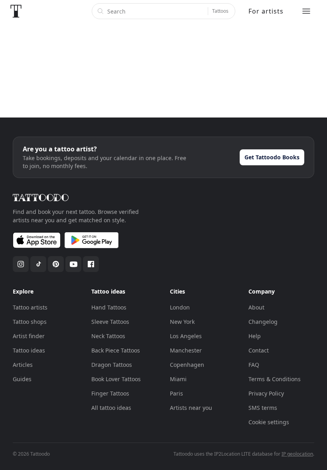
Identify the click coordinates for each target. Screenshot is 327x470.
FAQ (253, 364)
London (180, 307)
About (256, 307)
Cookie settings (268, 422)
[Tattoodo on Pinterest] (56, 264)
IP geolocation (297, 453)
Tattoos (220, 11)
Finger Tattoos (110, 393)
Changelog (263, 321)
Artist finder (29, 336)
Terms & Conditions (274, 379)
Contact (258, 350)
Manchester (186, 350)
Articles (23, 364)
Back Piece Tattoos (115, 350)
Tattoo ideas (29, 350)
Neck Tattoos (108, 336)
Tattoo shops (30, 321)
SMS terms (262, 407)
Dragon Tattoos (111, 364)
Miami (178, 379)
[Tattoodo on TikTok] (38, 264)
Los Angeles (186, 336)
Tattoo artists (30, 307)
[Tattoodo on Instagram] (21, 264)
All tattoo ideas (111, 407)
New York (182, 321)
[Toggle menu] (306, 11)
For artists (266, 11)
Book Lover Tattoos (116, 379)
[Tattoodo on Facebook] (91, 264)
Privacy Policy (266, 393)
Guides (22, 379)
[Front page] (16, 11)
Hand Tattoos (108, 307)
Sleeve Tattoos (110, 321)
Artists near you (191, 407)
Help (254, 336)
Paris (176, 393)
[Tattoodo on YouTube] (73, 264)
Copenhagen (187, 364)
